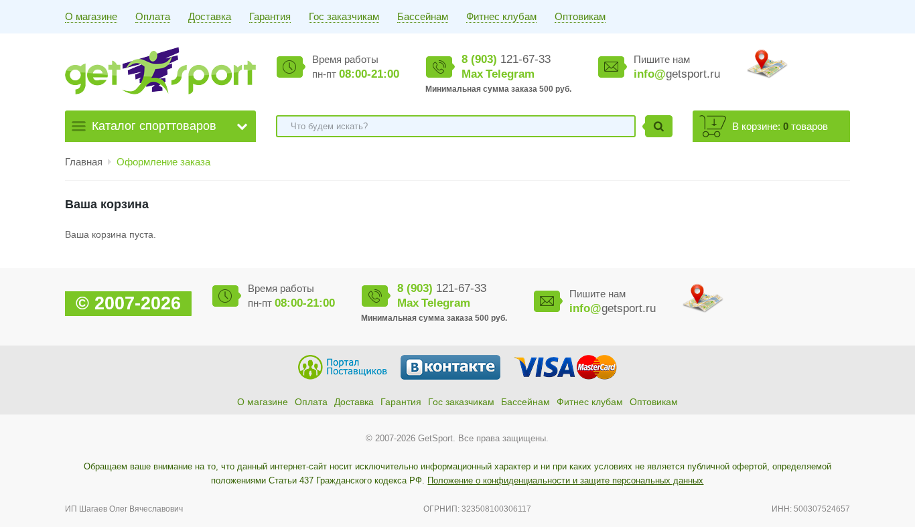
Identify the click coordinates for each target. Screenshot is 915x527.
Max (472, 74)
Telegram (510, 74)
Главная (83, 161)
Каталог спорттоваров (154, 126)
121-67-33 (506, 59)
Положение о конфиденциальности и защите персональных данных (565, 480)
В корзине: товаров (780, 126)
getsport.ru (677, 74)
